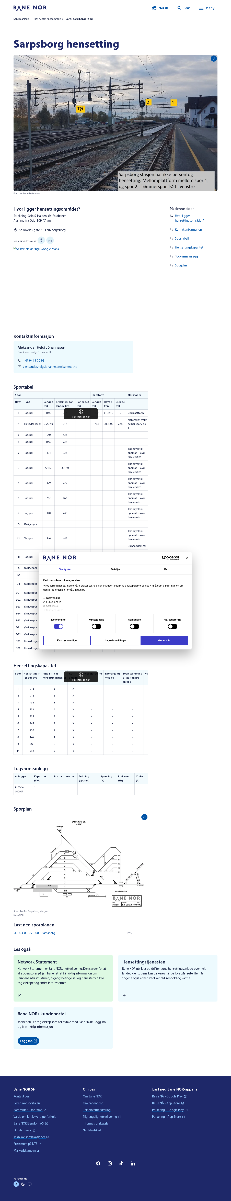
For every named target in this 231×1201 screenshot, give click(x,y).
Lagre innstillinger (115, 640)
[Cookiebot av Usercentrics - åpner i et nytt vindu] (164, 558)
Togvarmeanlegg (186, 256)
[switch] (96, 626)
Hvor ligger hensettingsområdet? (189, 218)
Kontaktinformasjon (188, 229)
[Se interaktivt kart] (81, 284)
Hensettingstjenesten (143, 962)
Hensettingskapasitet (189, 247)
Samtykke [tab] (65, 569)
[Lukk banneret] (187, 558)
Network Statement (37, 962)
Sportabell (182, 238)
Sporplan (181, 265)
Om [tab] (166, 569)
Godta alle (164, 640)
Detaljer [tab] (115, 569)
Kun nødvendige (67, 640)
